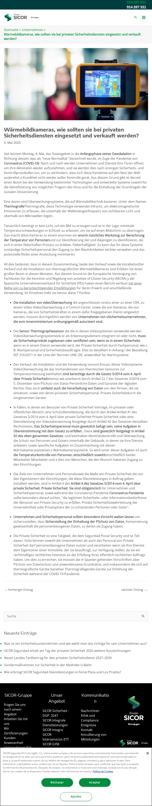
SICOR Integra (53, 730)
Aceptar (94, 782)
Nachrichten (90, 711)
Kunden (10, 738)
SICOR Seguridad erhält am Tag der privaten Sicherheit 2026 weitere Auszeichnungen (67, 650)
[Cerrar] (147, 753)
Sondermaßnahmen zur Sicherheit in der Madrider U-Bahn (48, 665)
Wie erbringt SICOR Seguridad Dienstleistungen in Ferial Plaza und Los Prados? (62, 672)
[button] (135, 17)
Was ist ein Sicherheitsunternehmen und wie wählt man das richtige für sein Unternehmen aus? (75, 643)
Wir (6, 728)
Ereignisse (88, 725)
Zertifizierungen (16, 733)
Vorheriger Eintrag (18, 590)
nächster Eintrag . (134, 590)
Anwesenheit (13, 743)
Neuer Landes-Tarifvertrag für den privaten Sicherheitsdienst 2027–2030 (58, 658)
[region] (76, 776)
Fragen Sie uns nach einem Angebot (15, 709)
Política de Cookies (103, 771)
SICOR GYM (51, 744)
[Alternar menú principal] (143, 17)
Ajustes (76, 796)
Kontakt (87, 730)
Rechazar (57, 782)
